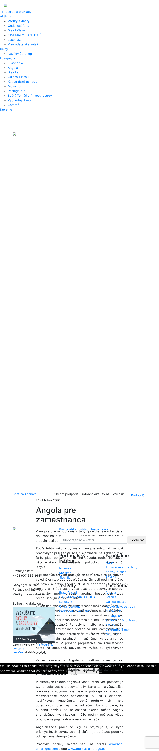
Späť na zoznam (24, 494)
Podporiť (137, 495)
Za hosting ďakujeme (28, 603)
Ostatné (13, 105)
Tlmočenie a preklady (16, 12)
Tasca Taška (99, 529)
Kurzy (110, 562)
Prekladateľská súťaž (23, 44)
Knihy (4, 49)
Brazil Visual (17, 30)
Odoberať (137, 540)
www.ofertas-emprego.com (88, 749)
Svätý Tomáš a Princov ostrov (30, 95)
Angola (13, 68)
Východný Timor (20, 100)
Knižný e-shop (116, 572)
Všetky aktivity (18, 21)
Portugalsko (17, 91)
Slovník (64, 577)
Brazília (13, 72)
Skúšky (111, 576)
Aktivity (5, 16)
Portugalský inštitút (73, 529)
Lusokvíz (14, 40)
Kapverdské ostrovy (22, 81)
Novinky (65, 568)
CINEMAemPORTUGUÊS (25, 35)
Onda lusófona (18, 26)
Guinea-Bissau (18, 77)
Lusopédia (7, 58)
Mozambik (15, 86)
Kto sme (6, 109)
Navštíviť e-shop (20, 54)
